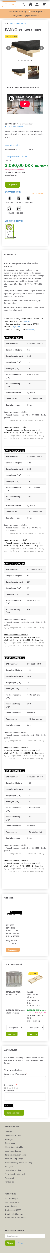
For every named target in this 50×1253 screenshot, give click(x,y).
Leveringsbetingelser (13, 1151)
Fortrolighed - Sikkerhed (15, 1174)
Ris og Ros (9, 1166)
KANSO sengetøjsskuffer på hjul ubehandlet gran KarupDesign (35, 999)
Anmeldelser (10, 1049)
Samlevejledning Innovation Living (18, 1162)
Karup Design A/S (18, 23)
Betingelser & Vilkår (13, 1170)
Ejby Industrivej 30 (12, 1202)
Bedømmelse (9, 1084)
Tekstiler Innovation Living (15, 1155)
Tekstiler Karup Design (14, 1158)
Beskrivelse (10, 254)
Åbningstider (10, 1143)
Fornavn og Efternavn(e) (15, 1074)
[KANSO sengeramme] (25, 48)
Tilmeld (10, 1243)
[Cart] (44, 4)
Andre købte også (13, 964)
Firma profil (9, 1178)
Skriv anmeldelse (15, 126)
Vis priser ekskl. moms (17, 156)
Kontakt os (9, 1182)
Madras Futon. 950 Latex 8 (13, 993)
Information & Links (13, 1135)
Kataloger (9, 1139)
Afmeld (20, 1243)
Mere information (12, 145)
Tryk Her (27, 321)
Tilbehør (8, 897)
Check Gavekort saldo (14, 1147)
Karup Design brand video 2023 (23, 87)
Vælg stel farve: (14, 220)
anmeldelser (26, 123)
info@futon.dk (17, 1214)
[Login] (37, 4)
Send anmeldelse (14, 1112)
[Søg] (23, 4)
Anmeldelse (9, 1090)
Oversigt (8, 1131)
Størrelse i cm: (13, 191)
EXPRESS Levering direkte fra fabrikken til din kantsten (13, 930)
